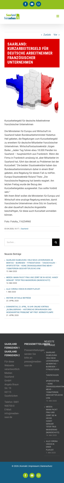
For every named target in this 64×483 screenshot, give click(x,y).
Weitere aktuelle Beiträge (18, 298)
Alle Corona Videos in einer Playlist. (23, 289)
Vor (55, 34)
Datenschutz (46, 466)
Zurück (47, 34)
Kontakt (23, 466)
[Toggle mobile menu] (58, 16)
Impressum (34, 466)
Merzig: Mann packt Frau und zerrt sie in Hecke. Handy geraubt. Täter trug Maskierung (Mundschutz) (52, 420)
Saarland (24, 229)
